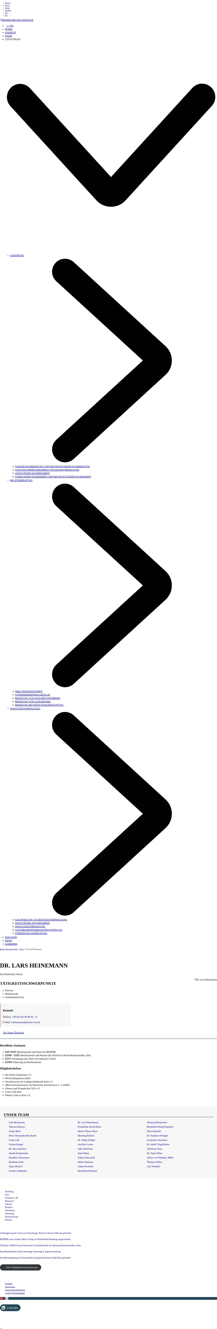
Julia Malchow (85, 1148)
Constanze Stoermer (157, 1140)
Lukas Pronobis (86, 1166)
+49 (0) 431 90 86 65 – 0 (24, 1016)
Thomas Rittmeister (157, 1122)
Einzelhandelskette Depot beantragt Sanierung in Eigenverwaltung (30, 1251)
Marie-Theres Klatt (87, 1131)
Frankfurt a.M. (11, 1198)
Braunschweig (11, 1216)
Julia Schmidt (154, 1131)
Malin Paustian (85, 1162)
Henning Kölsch (86, 1135)
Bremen (8, 1220)
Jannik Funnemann (18, 1153)
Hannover (9, 1201)
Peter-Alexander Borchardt (22, 1135)
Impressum (10, 1287)
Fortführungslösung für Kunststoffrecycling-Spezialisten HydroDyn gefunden (35, 1257)
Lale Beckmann (17, 1122)
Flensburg (9, 1213)
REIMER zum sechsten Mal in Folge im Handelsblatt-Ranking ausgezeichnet (35, 1239)
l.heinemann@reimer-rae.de (25, 1022)
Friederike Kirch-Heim (89, 1126)
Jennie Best (14, 1131)
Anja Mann (83, 1153)
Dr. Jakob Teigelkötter (158, 1144)
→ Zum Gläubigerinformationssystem (20, 1267)
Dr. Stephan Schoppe (157, 1135)
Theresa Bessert (17, 1126)
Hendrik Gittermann (19, 1157)
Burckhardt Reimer (87, 1170)
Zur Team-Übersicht (13, 1032)
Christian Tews (154, 1148)
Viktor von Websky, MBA (160, 1157)
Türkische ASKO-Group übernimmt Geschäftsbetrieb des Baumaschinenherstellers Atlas (40, 1245)
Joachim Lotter (85, 1144)
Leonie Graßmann (18, 1170)
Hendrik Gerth (16, 1162)
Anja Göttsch (15, 1166)
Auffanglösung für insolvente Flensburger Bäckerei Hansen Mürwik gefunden (35, 1233)
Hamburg (9, 1191)
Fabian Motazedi (86, 1157)
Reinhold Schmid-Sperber (160, 1126)
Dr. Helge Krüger (86, 1140)
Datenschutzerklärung (15, 1290)
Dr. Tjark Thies (154, 1153)
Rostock (8, 1207)
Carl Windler (153, 1166)
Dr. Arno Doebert (17, 1148)
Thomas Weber (154, 1162)
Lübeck (8, 1204)
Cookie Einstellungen (15, 1293)
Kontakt (8, 1283)
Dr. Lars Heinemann (88, 1122)
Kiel (7, 1194)
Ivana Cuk (14, 1140)
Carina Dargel (16, 1144)
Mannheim (10, 1210)
